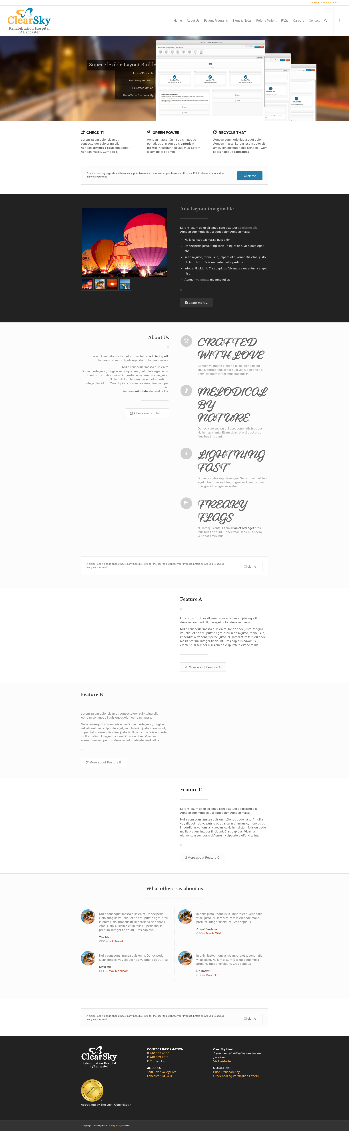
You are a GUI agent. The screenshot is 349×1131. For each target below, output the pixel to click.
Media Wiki (213, 933)
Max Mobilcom (119, 971)
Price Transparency (327, 2)
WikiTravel (116, 941)
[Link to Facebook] (339, 20)
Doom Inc (212, 975)
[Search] (325, 21)
